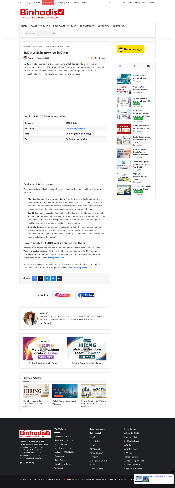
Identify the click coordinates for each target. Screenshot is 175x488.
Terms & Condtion (137, 479)
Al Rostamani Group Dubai (100, 461)
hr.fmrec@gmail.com (54, 257)
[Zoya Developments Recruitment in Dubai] (36, 391)
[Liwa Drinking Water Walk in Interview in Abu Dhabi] (124, 165)
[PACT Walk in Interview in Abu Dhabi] (124, 177)
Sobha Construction (62, 436)
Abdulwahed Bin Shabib (64, 452)
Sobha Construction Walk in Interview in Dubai (141, 139)
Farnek (92, 445)
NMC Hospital (95, 433)
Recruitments (87, 26)
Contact (151, 3)
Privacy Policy (140, 3)
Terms (129, 3)
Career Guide (37, 47)
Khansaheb (59, 456)
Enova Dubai (94, 441)
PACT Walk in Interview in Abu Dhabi (140, 176)
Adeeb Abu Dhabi (131, 433)
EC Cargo (128, 453)
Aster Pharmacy (131, 449)
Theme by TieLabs (73, 479)
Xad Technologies (131, 441)
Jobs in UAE (103, 26)
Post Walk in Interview (65, 26)
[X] (24, 462)
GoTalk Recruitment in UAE (64, 401)
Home (24, 26)
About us (121, 3)
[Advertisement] (65, 97)
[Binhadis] (41, 13)
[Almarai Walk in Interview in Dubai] (124, 79)
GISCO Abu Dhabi (96, 449)
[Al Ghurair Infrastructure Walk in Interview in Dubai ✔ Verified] (124, 114)
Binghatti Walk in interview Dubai (141, 101)
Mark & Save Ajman (97, 453)
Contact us (150, 479)
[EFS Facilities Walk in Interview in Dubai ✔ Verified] (124, 190)
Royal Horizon (130, 429)
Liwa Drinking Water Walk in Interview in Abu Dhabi (141, 164)
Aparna (31, 58)
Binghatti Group (60, 444)
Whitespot (58, 468)
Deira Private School (62, 464)
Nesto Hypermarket (97, 429)
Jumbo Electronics (132, 457)
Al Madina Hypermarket (134, 461)
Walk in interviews (40, 26)
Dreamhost (101, 479)
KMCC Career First (132, 465)
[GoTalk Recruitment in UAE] (65, 391)
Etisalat (92, 465)
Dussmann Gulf (130, 437)
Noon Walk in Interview (63, 440)
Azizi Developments (62, 448)
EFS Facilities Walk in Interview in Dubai (142, 189)
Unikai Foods (59, 460)
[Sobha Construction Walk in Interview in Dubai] (93, 391)
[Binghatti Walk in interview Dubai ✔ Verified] (124, 102)
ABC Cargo (128, 445)
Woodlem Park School (133, 469)
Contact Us (118, 26)
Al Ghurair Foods (96, 469)
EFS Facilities (94, 457)
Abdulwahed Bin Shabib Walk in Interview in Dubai (140, 152)
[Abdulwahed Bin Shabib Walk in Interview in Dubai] (124, 153)
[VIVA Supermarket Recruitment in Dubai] (124, 129)
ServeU (92, 437)
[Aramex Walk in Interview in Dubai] (124, 90)
